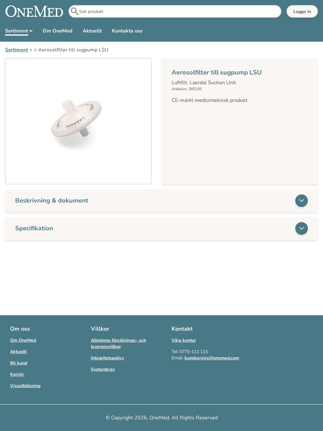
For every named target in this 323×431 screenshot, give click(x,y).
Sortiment (16, 49)
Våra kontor (184, 340)
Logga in (302, 12)
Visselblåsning (25, 386)
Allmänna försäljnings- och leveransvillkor (118, 343)
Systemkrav (103, 369)
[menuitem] (19, 32)
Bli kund (18, 363)
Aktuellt (18, 352)
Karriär (17, 374)
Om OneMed (23, 340)
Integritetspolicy (107, 358)
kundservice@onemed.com (212, 358)
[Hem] (34, 11)
